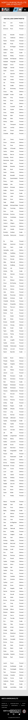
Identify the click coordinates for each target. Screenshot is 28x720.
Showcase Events (14, 703)
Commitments (14, 705)
